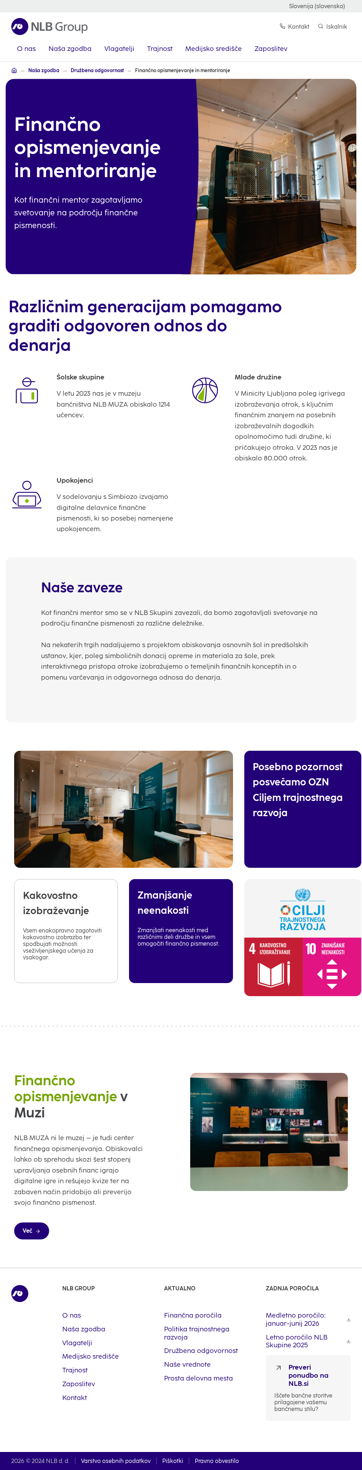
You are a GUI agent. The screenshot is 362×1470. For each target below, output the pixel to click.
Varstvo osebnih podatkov (116, 1461)
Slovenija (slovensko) (317, 6)
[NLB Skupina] (14, 70)
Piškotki (172, 1461)
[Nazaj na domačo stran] (49, 26)
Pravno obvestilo (217, 1461)
